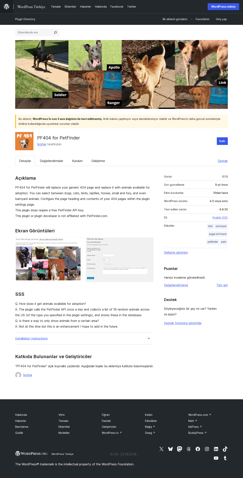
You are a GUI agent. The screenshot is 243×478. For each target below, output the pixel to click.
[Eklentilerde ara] (55, 32)
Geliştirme (98, 161)
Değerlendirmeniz (176, 285)
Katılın (148, 414)
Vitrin (61, 414)
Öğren (106, 414)
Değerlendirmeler (51, 161)
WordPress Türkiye (62, 453)
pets (223, 241)
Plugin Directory (25, 19)
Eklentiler (64, 426)
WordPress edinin (223, 6)
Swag (150, 432)
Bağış (150, 426)
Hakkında (21, 414)
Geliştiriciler (109, 426)
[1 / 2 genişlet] (78, 243)
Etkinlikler (151, 420)
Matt (192, 420)
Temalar (63, 420)
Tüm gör (222, 285)
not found (221, 226)
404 (210, 226)
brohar (41, 144)
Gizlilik (19, 432)
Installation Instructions (31, 338)
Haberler (20, 420)
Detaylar (25, 161)
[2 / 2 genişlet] (148, 243)
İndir (222, 141)
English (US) (220, 217)
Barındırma (21, 426)
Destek (223, 161)
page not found (217, 234)
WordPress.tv (112, 432)
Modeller (64, 432)
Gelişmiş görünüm (176, 252)
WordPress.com (199, 414)
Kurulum (77, 161)
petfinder (213, 241)
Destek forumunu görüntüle (182, 323)
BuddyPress (197, 432)
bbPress (195, 426)
